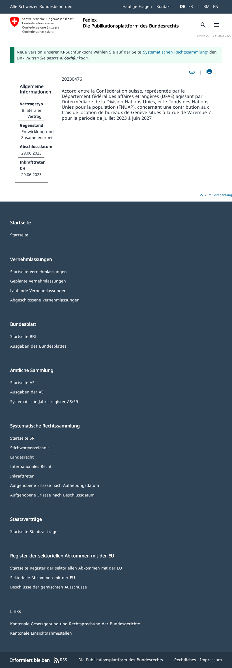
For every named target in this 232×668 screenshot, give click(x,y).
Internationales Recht (30, 466)
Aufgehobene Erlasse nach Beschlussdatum (52, 494)
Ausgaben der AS (27, 391)
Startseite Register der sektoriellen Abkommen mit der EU (66, 567)
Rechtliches (185, 659)
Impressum (211, 659)
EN (215, 6)
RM (206, 6)
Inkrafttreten (22, 475)
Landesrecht (22, 456)
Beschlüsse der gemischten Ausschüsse (48, 586)
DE (182, 6)
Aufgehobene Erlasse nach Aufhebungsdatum (54, 485)
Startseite (19, 234)
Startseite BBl (23, 336)
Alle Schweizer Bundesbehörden (41, 6)
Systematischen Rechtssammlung (175, 52)
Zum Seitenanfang (215, 195)
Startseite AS (22, 382)
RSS (60, 660)
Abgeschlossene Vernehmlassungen (45, 299)
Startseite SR (22, 437)
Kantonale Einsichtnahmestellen (41, 632)
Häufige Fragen (137, 6)
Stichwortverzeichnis (30, 447)
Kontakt (163, 6)
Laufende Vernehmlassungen (38, 290)
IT (198, 6)
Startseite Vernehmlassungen (38, 271)
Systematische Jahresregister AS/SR (44, 401)
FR (190, 6)
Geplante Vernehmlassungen (38, 280)
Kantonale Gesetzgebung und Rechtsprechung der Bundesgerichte (75, 623)
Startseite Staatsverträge (33, 531)
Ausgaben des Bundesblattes (38, 345)
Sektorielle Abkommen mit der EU (42, 577)
